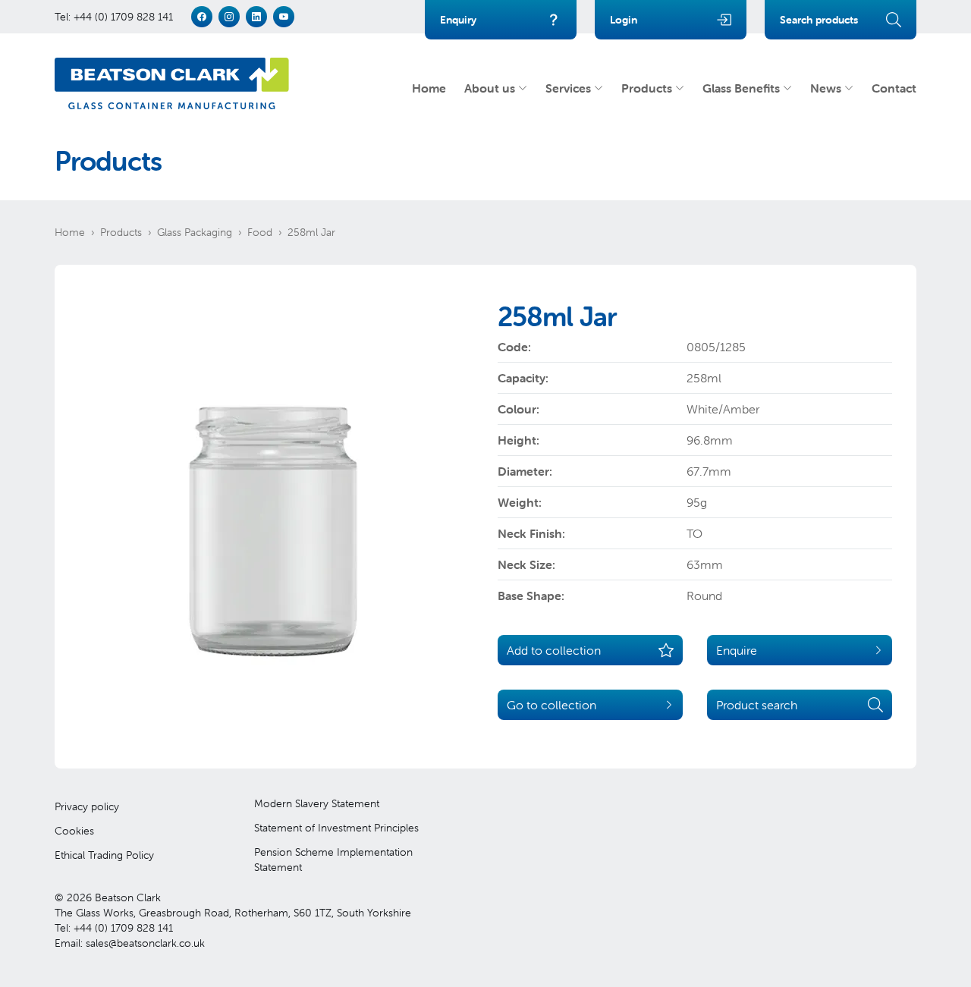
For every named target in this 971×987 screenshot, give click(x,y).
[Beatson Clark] (172, 83)
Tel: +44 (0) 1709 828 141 (114, 17)
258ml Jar (311, 232)
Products (646, 88)
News (825, 88)
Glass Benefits (741, 88)
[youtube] (283, 16)
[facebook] (201, 16)
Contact (894, 88)
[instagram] (229, 16)
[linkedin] (256, 16)
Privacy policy (87, 806)
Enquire (736, 650)
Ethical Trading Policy (104, 855)
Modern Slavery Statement (316, 803)
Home (429, 88)
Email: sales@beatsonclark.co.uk (130, 943)
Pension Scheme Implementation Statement (333, 859)
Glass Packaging (194, 232)
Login (623, 20)
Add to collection (554, 650)
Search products (819, 20)
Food (259, 232)
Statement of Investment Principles (336, 828)
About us (489, 88)
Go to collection (551, 704)
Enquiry (458, 20)
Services (568, 88)
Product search (756, 704)
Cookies (74, 831)
